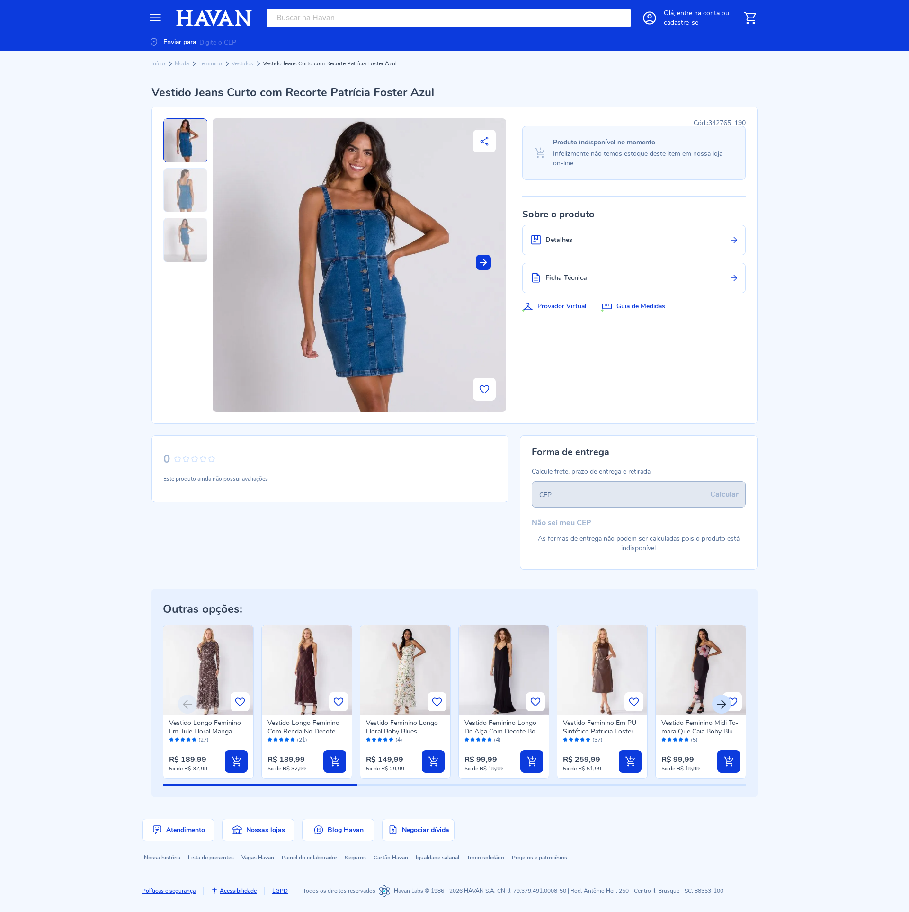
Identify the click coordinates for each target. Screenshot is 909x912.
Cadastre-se (681, 22)
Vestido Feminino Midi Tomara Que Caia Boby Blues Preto (700, 731)
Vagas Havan (257, 857)
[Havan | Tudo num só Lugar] (214, 18)
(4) (398, 739)
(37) (597, 739)
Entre (698, 13)
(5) (694, 739)
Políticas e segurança (169, 890)
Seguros (355, 857)
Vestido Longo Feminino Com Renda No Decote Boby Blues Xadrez (303, 731)
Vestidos (243, 63)
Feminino (210, 63)
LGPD (280, 890)
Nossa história (162, 857)
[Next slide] (483, 262)
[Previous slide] (187, 704)
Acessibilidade (238, 890)
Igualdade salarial (437, 857)
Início (159, 63)
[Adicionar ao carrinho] (236, 761)
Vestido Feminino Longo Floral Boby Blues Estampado (402, 731)
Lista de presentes (211, 857)
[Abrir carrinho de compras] (749, 18)
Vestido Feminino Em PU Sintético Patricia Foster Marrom (599, 731)
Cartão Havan (391, 857)
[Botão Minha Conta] (649, 18)
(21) (302, 739)
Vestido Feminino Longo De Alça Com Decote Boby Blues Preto (503, 731)
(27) (203, 739)
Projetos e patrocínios (539, 857)
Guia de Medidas (640, 306)
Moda (182, 63)
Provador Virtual (561, 306)
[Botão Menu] (155, 18)
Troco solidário (485, 857)
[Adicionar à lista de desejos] (484, 389)
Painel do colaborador (309, 857)
